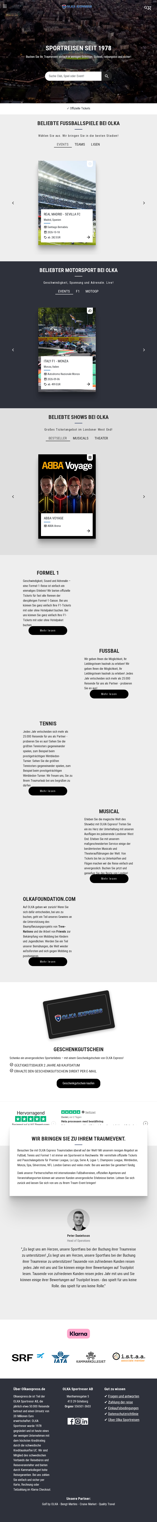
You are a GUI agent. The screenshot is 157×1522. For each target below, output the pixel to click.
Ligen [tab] (95, 144)
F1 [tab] (77, 291)
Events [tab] (63, 144)
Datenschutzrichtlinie (123, 1414)
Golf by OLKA (50, 1504)
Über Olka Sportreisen (123, 1420)
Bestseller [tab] (58, 438)
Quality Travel (107, 1504)
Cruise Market (88, 1504)
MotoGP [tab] (92, 291)
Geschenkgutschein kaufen (78, 1083)
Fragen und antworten (123, 1396)
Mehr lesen (48, 630)
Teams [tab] (80, 144)
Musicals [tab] (80, 438)
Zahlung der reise (120, 1402)
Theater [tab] (101, 438)
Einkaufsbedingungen (123, 1408)
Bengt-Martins (69, 1504)
